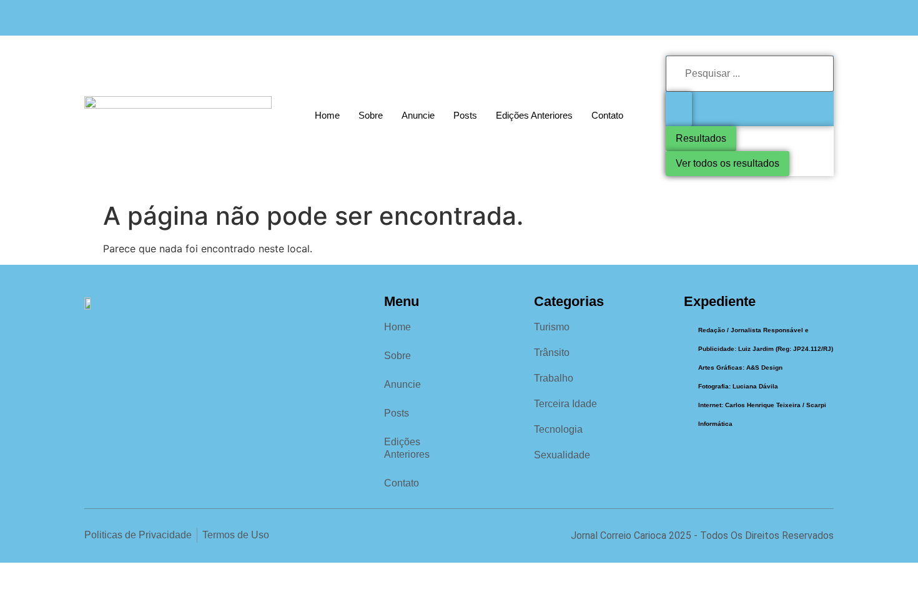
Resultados (701, 138)
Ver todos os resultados (727, 163)
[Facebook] (774, 18)
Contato (607, 115)
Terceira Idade (565, 403)
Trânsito (552, 352)
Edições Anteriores (534, 115)
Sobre (370, 115)
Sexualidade (562, 455)
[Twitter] (826, 18)
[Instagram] (800, 18)
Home (327, 115)
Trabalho (553, 378)
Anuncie (418, 115)
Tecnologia (558, 429)
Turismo (552, 327)
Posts (465, 115)
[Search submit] (679, 109)
